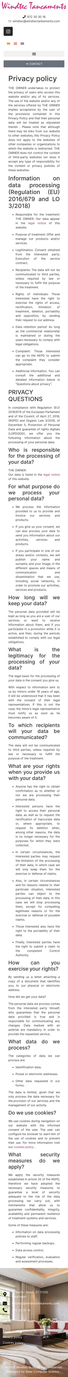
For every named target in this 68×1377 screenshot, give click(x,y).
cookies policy (24, 1147)
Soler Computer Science (42, 1371)
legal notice (37, 223)
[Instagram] (8, 31)
